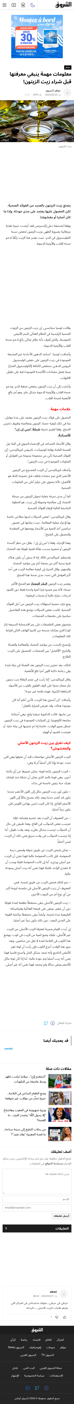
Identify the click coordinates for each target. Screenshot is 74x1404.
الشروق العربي (28, 1355)
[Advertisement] (37, 175)
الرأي (13, 1340)
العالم (49, 1340)
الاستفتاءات (56, 1376)
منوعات (50, 1347)
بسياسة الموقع (54, 1164)
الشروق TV (47, 1355)
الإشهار (15, 1376)
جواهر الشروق (53, 90)
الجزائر (60, 1340)
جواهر (67, 67)
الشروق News (16, 1347)
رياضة (24, 1340)
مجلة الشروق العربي (51, 1368)
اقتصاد (36, 1340)
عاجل (15, 1368)
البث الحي (29, 1368)
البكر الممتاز (39, 583)
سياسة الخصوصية (34, 1376)
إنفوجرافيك (35, 1347)
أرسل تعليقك (61, 1215)
